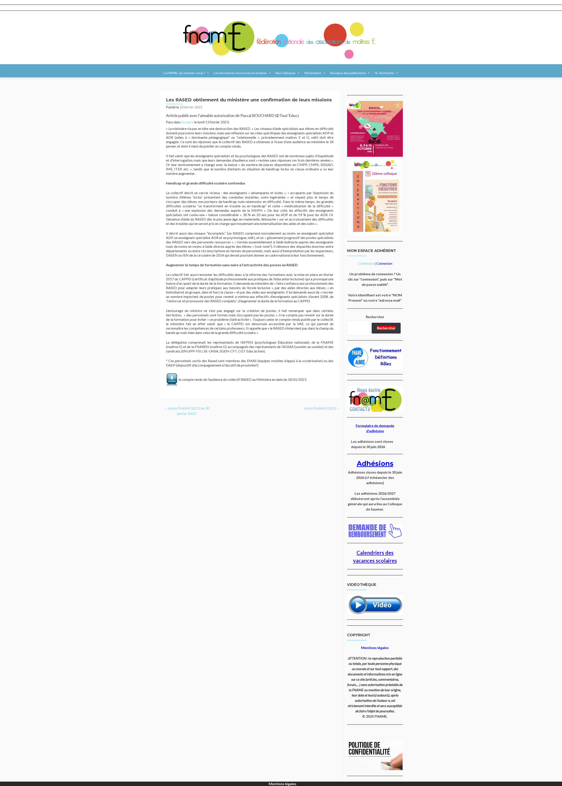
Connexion (366, 263)
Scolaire (187, 122)
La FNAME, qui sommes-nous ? (184, 73)
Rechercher (375, 317)
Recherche (386, 73)
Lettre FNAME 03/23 (322, 408)
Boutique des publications (348, 73)
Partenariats (312, 73)
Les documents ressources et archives (240, 73)
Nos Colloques (285, 73)
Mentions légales (282, 784)
